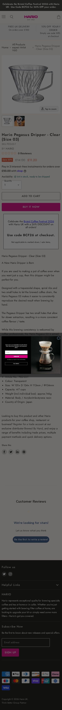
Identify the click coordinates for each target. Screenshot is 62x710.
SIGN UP (16, 357)
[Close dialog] (58, 338)
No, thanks (16, 363)
